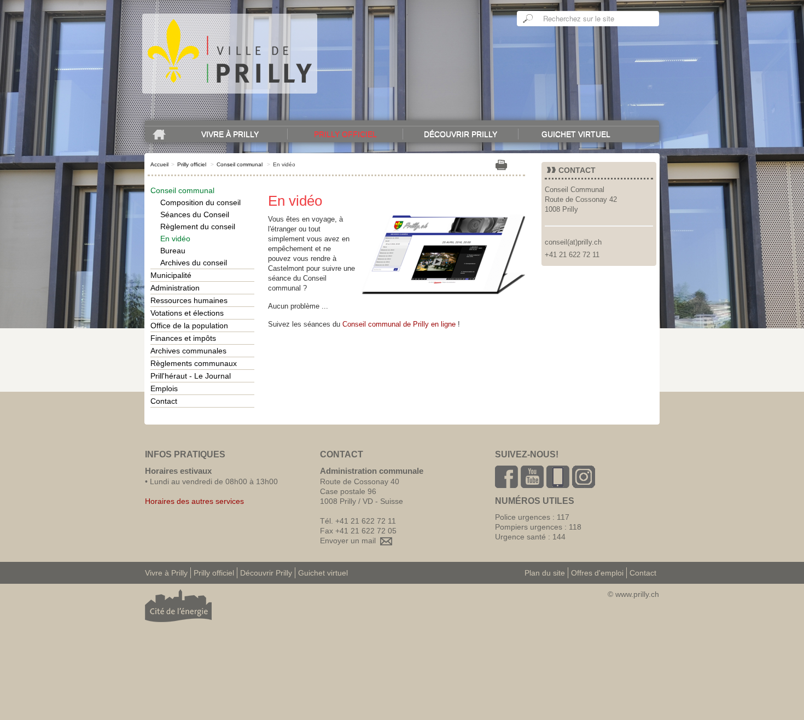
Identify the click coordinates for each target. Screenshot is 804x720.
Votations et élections (187, 313)
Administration (175, 287)
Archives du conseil (193, 262)
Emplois (164, 388)
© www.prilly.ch (633, 594)
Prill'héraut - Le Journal (190, 375)
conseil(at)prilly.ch (573, 242)
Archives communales (188, 350)
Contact (163, 401)
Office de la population (189, 325)
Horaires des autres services (194, 501)
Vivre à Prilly (230, 134)
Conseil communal (240, 164)
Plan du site (545, 572)
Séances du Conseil (194, 214)
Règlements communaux (193, 363)
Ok (528, 18)
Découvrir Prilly (460, 134)
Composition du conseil (200, 202)
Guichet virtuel (575, 134)
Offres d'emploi (597, 572)
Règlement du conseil (197, 226)
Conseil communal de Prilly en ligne (399, 324)
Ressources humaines (189, 300)
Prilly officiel (345, 134)
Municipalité (170, 275)
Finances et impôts (183, 338)
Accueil (159, 164)
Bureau (172, 250)
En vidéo (175, 238)
